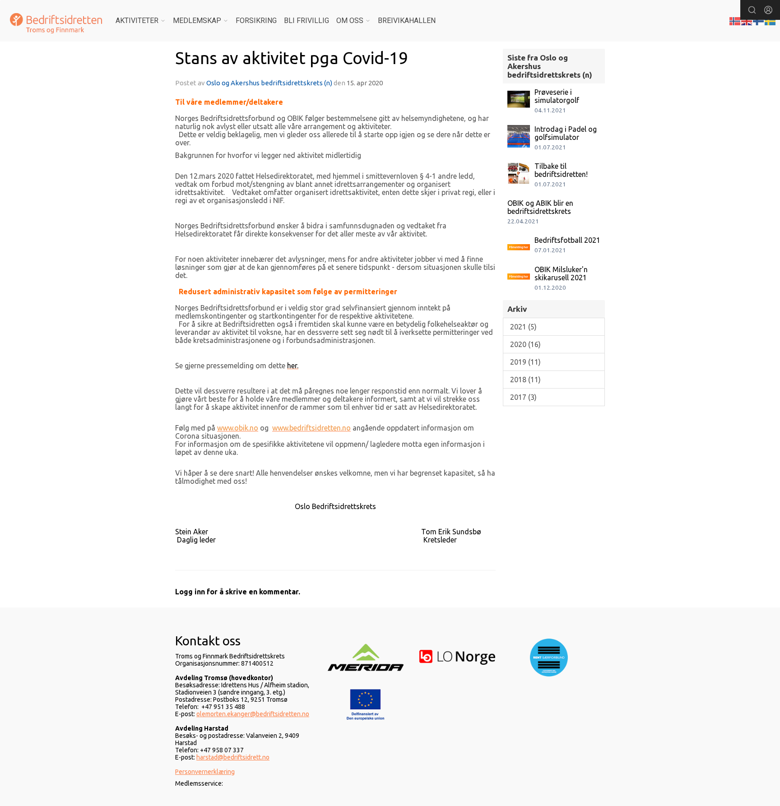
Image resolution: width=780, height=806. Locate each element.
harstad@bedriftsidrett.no (232, 757)
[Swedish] (770, 20)
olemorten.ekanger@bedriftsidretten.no (252, 714)
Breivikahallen (407, 20)
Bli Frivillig (306, 20)
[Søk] (752, 10)
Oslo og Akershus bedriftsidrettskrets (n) (269, 83)
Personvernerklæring (205, 771)
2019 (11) (525, 362)
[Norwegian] (735, 20)
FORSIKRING (256, 20)
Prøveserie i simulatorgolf (556, 96)
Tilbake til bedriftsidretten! (561, 170)
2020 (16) (525, 344)
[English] (747, 20)
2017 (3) (523, 397)
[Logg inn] (768, 10)
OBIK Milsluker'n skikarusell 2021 (561, 273)
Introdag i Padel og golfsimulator (565, 133)
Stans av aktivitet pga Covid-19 (291, 58)
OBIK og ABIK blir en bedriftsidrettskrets (540, 207)
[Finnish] (759, 20)
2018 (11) (525, 379)
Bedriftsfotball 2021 (567, 240)
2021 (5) (523, 327)
